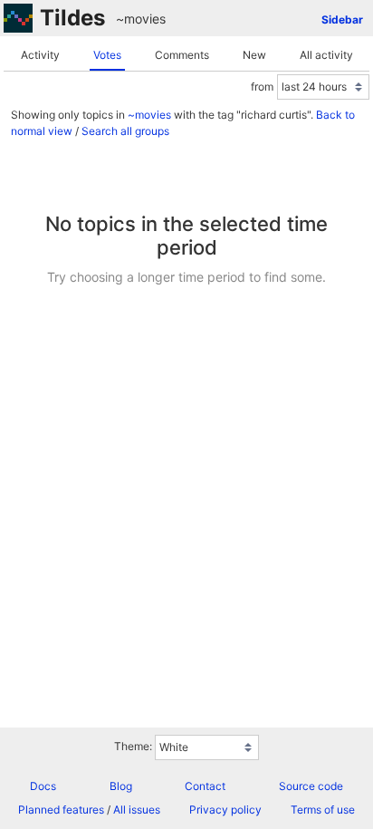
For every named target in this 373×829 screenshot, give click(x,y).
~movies (141, 18)
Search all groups (125, 131)
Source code (311, 786)
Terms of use (323, 809)
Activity (40, 55)
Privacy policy (225, 809)
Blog (121, 786)
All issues (136, 809)
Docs (43, 786)
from (262, 86)
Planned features (61, 809)
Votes (107, 55)
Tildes (72, 18)
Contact (205, 786)
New (254, 55)
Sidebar (342, 19)
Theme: (133, 746)
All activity (326, 55)
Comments (182, 55)
